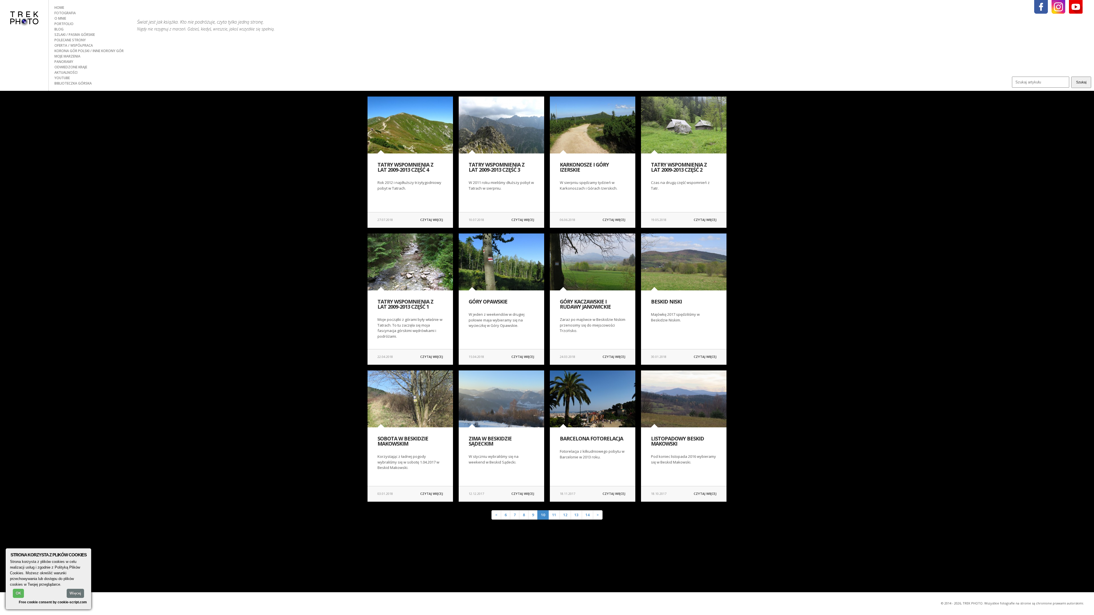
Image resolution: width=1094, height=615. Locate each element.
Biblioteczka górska (73, 83)
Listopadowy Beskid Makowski (677, 441)
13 (576, 514)
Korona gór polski (72, 50)
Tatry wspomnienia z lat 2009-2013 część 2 (679, 167)
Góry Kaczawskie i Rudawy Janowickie (585, 304)
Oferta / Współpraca (73, 45)
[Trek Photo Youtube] (1076, 7)
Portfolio (64, 23)
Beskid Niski (666, 301)
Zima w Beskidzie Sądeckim (490, 441)
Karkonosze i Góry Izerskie (584, 167)
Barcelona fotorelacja (591, 438)
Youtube (62, 77)
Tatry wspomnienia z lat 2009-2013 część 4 (405, 167)
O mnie (60, 18)
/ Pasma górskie (80, 34)
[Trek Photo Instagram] (1058, 7)
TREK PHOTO (24, 18)
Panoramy (63, 61)
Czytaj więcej (431, 220)
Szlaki (60, 34)
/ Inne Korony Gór (107, 50)
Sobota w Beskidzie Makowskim (402, 441)
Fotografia (65, 13)
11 (554, 514)
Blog (59, 29)
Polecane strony (70, 40)
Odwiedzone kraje (70, 67)
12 (565, 514)
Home (59, 7)
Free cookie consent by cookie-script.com (53, 602)
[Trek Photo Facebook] (1041, 7)
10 (543, 514)
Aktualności (65, 72)
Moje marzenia (67, 56)
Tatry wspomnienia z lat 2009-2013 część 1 (405, 304)
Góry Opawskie (488, 301)
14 (587, 514)
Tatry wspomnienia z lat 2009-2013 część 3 (496, 167)
